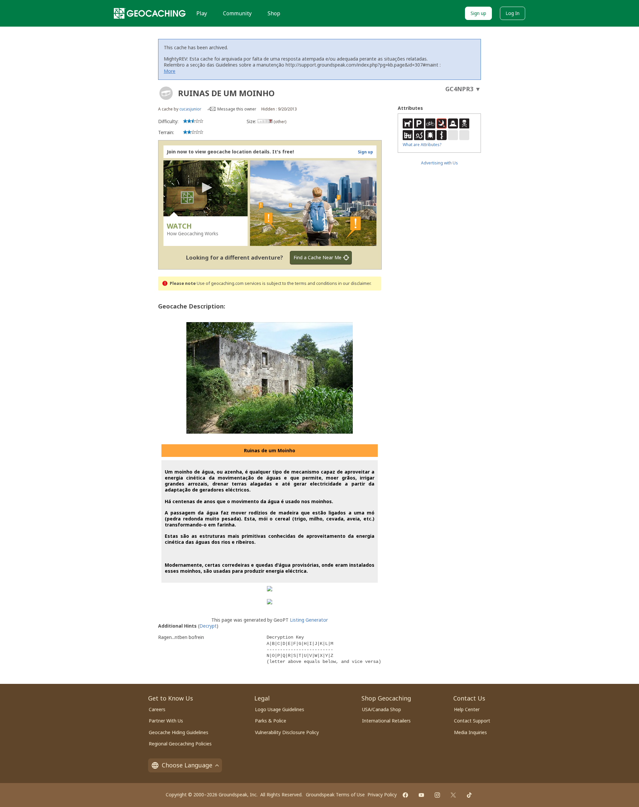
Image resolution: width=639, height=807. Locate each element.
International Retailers (386, 720)
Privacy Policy (382, 794)
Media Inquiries (470, 732)
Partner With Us (166, 720)
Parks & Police (270, 720)
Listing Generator (309, 620)
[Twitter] (453, 795)
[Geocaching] (150, 13)
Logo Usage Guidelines (279, 709)
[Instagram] (437, 795)
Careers (157, 709)
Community (237, 13)
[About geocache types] (166, 93)
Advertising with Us (439, 163)
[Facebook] (405, 795)
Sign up (478, 13)
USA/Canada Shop (381, 709)
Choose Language (187, 765)
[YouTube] (421, 795)
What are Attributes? (422, 144)
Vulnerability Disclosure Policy (287, 732)
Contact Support (472, 720)
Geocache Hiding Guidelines (178, 732)
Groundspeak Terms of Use (335, 794)
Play (201, 13)
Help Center (467, 709)
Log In (513, 13)
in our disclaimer (354, 283)
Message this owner (236, 109)
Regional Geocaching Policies (180, 743)
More (169, 71)
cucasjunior (190, 109)
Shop (274, 13)
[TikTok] (469, 795)
